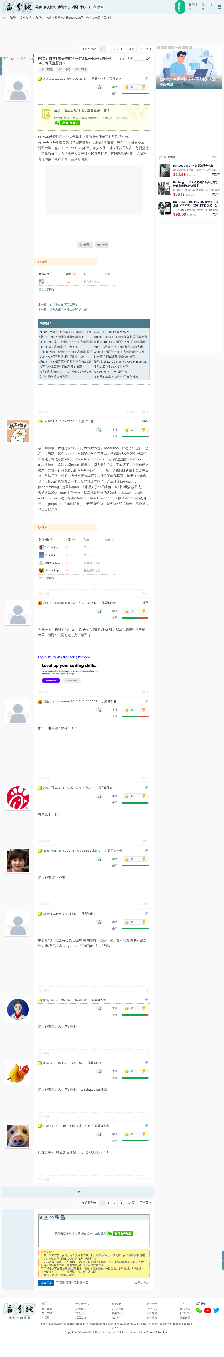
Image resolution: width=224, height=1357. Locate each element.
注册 (211, 7)
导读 (38, 7)
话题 (75, 7)
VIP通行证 (118, 1308)
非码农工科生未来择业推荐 (111, 366)
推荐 (145, 421)
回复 (46, 412)
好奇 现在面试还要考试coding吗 (114, 356)
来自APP (87, 787)
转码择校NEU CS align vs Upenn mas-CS (120, 361)
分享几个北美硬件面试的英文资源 (60, 366)
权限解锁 (193, 7)
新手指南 (47, 1308)
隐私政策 (185, 1317)
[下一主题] (124, 58)
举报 (145, 412)
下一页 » (78, 1192)
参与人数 (45, 273)
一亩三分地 (4, 17)
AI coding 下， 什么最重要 (111, 371)
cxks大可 (48, 787)
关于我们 (80, 1308)
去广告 (115, 1317)
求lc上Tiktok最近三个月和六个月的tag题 (65, 361)
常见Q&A (47, 1313)
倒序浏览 (115, 78)
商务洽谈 (152, 1317)
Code (62, 1217)
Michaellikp (51, 570)
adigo (46, 913)
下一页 (144, 48)
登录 (203, 7)
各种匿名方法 (66, 1275)
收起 (108, 273)
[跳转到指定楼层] (148, 58)
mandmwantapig (53, 850)
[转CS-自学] (47, 58)
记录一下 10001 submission (112, 332)
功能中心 (64, 7)
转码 (39, 17)
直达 (130, 58)
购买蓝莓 (117, 1313)
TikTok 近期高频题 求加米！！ (58, 346)
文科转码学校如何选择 (53, 376)
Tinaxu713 (49, 1063)
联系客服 (80, 1317)
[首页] (18, 7)
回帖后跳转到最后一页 (74, 1282)
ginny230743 (51, 1000)
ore (46, 281)
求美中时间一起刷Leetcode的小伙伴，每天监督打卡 (79, 17)
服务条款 (185, 1308)
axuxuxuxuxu (50, 78)
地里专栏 (152, 1313)
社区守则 (185, 1313)
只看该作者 (99, 78)
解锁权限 (50, 7)
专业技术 (26, 17)
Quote (57, 1217)
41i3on (46, 1125)
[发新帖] (11, 48)
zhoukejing (51, 547)
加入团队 (80, 1313)
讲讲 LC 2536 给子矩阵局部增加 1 (61, 336)
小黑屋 (46, 1317)
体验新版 (179, 6)
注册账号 (121, 118)
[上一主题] (120, 58)
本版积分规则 (141, 1282)
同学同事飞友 (113, 1255)
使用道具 (131, 412)
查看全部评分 (46, 289)
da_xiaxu (49, 555)
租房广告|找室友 (87, 1258)
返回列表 (90, 48)
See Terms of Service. (154, 1332)
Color (46, 1217)
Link (51, 1217)
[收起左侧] (33, 58)
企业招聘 (152, 1308)
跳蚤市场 (65, 1258)
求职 (83, 7)
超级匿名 (76, 1268)
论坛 (13, 17)
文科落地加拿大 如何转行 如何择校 (116, 376)
